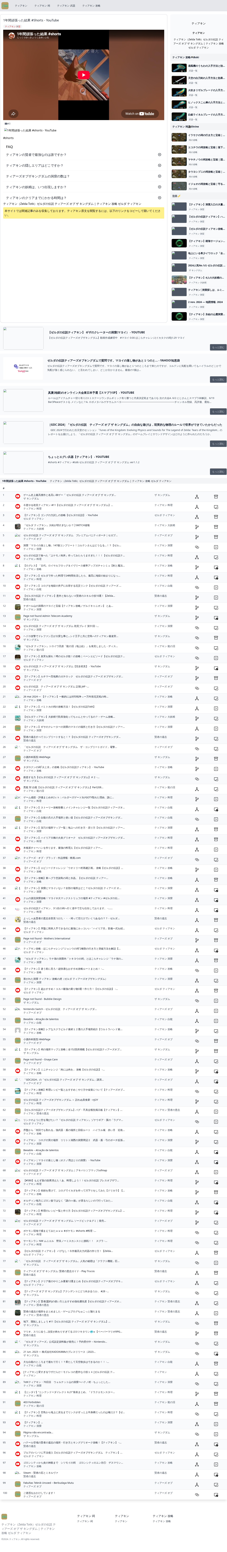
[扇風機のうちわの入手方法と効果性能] (179, 68)
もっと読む (218, 347)
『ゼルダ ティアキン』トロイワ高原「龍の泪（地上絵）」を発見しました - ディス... (70, 646)
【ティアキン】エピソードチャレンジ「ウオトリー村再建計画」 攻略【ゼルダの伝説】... (73, 868)
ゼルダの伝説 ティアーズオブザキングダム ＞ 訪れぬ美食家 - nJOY (60, 1099)
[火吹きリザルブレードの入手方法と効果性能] (179, 92)
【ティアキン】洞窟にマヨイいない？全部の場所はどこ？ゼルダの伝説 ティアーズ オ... (72, 888)
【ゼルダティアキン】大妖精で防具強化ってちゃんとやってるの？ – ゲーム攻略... (69, 716)
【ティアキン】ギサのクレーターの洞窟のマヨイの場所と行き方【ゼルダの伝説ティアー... (74, 726)
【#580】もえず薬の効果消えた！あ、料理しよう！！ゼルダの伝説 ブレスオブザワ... (71, 1180)
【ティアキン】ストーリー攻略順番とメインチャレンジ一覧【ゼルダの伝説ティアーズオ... (74, 807)
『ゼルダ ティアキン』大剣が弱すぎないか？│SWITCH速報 (56, 525)
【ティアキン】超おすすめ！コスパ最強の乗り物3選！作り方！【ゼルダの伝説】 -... (70, 989)
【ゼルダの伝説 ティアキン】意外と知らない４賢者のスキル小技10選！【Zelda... (69, 595)
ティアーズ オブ (32, 538)
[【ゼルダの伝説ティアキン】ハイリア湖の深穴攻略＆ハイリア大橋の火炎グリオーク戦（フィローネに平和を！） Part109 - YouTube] (179, 219)
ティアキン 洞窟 (196, 209)
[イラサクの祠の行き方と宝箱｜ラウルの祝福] (179, 137)
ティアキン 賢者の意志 (36, 1113)
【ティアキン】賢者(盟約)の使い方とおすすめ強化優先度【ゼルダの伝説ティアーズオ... (72, 1301)
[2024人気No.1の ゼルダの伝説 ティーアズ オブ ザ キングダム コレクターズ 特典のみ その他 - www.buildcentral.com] (179, 267)
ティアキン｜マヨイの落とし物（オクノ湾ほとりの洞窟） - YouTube (61, 1160)
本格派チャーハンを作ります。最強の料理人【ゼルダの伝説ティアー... (63, 847)
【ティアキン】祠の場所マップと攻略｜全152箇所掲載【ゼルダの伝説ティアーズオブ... (72, 1049)
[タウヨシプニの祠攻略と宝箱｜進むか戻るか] (179, 174)
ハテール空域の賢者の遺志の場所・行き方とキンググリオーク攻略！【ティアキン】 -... (72, 1442)
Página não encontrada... (38, 1432)
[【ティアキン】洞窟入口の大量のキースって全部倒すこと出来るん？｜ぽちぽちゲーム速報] (179, 206)
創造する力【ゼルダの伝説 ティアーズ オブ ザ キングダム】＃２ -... (61, 777)
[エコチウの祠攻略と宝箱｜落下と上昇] (179, 149)
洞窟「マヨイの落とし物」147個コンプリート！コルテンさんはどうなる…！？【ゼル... (72, 545)
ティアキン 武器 (66, 5)
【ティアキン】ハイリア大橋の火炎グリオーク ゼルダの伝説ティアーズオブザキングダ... (74, 837)
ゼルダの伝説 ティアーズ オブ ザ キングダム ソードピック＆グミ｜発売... (64, 1220)
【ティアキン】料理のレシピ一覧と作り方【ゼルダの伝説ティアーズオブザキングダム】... (74, 1210)
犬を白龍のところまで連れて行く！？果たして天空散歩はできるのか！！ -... (66, 1361)
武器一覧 (193, 70)
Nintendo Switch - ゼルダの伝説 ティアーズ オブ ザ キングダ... (60, 1009)
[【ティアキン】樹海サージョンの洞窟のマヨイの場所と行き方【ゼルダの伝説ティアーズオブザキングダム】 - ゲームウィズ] (179, 243)
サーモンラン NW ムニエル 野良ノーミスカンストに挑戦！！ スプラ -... (65, 1241)
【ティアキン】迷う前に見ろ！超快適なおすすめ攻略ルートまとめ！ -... (63, 968)
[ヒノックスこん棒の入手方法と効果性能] (179, 104)
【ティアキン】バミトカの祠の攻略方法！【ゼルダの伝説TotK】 (59, 706)
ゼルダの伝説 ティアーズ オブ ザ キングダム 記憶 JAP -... (56, 686)
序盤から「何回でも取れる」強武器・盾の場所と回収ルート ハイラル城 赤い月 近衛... (74, 1130)
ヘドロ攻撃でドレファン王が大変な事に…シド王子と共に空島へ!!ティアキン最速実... (70, 636)
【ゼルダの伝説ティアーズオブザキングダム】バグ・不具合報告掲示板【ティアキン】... (72, 1109)
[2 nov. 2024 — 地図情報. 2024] (179, 304)
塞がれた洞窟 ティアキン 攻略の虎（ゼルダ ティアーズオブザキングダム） (65, 978)
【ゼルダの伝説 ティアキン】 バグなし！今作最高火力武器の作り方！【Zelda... (68, 1251)
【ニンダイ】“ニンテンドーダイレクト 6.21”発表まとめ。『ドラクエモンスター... (69, 1392)
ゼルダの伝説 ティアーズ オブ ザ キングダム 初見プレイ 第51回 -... (61, 626)
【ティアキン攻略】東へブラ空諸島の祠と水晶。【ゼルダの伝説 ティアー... (65, 878)
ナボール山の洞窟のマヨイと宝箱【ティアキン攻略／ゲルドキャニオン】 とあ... (68, 605)
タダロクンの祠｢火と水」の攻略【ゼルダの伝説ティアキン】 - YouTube (63, 767)
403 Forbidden (32, 1402)
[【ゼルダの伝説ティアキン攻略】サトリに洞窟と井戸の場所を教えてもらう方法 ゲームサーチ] (179, 231)
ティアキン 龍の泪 (33, 649)
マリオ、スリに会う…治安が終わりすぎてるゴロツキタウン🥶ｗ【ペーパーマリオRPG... (72, 1331)
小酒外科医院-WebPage (36, 757)
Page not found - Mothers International (46, 938)
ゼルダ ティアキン (33, 518)
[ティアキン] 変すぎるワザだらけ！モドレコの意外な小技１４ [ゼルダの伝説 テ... (69, 1372)
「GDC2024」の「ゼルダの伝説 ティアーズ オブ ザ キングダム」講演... (63, 1079)
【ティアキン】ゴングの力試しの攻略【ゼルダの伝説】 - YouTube (60, 515)
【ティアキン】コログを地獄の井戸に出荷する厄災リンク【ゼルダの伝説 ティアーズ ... (72, 585)
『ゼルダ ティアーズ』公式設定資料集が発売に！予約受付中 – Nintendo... (65, 1341)
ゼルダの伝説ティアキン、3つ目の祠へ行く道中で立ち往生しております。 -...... (68, 908)
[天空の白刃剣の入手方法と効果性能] (179, 80)
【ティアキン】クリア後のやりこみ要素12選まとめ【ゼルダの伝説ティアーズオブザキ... (73, 1281)
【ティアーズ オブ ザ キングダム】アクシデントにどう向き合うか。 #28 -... (66, 1291)
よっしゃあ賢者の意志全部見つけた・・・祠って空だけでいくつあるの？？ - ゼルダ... (71, 918)
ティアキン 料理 (32, 508)
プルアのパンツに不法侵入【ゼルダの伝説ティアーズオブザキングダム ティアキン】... (72, 1452)
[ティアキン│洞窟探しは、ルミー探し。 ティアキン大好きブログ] (179, 292)
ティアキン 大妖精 (197, 282)
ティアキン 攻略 (91, 5)
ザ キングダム (195, 270)
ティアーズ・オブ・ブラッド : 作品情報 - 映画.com (52, 857)
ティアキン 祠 (42, 5)
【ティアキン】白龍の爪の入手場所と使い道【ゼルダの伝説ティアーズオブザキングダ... (72, 817)
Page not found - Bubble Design (42, 999)
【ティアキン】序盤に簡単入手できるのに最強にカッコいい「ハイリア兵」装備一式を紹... (74, 928)
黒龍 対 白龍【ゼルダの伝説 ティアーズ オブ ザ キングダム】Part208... (63, 787)
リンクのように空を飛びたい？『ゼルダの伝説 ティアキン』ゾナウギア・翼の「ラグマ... (73, 1120)
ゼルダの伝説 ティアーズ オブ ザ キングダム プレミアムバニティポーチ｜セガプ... (70, 535)
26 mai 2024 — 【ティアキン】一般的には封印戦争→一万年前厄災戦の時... (65, 696)
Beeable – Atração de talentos (41, 1019)
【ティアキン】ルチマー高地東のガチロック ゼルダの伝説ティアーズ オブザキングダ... (73, 676)
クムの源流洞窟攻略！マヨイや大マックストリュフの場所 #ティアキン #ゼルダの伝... (71, 898)
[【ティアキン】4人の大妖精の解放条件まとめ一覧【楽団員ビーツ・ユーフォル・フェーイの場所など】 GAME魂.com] (179, 280)
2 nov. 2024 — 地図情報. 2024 (205, 302)
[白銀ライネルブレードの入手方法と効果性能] (179, 116)
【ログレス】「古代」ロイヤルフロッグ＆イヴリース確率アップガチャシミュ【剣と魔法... (74, 565)
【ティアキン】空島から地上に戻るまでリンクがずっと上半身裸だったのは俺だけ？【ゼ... (74, 1412)
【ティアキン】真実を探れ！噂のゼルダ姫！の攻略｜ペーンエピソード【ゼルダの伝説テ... (74, 656)
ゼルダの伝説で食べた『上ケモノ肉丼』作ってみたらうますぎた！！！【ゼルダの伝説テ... (74, 555)
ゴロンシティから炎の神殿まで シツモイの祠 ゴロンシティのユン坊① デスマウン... (73, 1462)
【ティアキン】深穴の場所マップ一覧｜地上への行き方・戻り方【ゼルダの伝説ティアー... (74, 827)
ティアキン (21, 5)
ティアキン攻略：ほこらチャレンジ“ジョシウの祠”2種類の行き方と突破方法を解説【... (72, 948)
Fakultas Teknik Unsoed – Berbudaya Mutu (48, 1482)
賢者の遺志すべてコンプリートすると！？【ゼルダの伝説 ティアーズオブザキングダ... (72, 737)
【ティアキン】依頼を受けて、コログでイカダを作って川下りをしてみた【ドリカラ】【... (74, 1190)
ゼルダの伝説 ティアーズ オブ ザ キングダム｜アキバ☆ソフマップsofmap (65, 1170)
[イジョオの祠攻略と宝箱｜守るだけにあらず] (179, 186)
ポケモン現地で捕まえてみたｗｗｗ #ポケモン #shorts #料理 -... (59, 1230)
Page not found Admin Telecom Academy (47, 616)
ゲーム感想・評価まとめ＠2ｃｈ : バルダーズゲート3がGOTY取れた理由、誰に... (68, 797)
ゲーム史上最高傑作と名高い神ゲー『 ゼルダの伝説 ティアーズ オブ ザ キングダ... (69, 495)
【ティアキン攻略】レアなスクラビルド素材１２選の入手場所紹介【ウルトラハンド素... (72, 1029)
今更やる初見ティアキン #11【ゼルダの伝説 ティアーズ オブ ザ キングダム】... (68, 505)
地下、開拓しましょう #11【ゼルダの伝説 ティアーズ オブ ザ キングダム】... (66, 1321)
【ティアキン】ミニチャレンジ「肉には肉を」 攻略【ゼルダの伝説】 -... (64, 1069)
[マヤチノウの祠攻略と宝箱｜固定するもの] (179, 161)
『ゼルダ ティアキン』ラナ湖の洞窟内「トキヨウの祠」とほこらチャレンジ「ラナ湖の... (73, 958)
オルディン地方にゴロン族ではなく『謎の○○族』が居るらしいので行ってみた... (68, 1200)
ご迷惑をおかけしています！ (39, 1493)
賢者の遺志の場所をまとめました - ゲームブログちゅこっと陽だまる (61, 1311)
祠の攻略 (193, 140)
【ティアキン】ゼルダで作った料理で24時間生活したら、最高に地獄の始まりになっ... (71, 575)
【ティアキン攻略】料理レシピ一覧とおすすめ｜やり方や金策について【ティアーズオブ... (74, 1089)
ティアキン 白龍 (32, 589)
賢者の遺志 (29, 599)
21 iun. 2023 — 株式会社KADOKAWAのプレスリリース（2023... (59, 1351)
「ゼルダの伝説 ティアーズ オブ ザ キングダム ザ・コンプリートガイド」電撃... (70, 747)
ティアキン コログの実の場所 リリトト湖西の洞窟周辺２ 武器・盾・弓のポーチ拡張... (74, 1140)
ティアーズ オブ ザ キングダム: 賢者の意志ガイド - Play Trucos (59, 1271)
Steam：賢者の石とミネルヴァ (40, 1472)
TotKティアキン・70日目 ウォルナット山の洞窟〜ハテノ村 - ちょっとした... (66, 1382)
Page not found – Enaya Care (40, 1059)
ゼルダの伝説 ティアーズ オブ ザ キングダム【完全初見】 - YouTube (62, 666)
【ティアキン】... (33, 1422)
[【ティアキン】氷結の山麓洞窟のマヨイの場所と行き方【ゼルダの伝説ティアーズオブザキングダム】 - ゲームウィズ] (179, 316)
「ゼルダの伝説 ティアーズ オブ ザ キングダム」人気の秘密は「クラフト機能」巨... (71, 1261)
